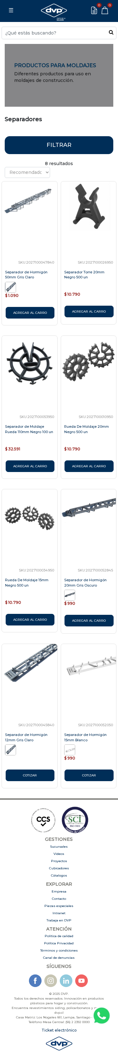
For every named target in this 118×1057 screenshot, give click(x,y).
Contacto (59, 899)
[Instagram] (50, 981)
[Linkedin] (66, 981)
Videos (58, 854)
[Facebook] (35, 981)
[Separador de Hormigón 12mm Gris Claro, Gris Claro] (11, 749)
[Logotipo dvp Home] (54, 10)
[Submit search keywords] (111, 32)
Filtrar (59, 145)
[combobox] (59, 33)
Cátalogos (59, 875)
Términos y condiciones (59, 950)
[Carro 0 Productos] (105, 10)
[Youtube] (81, 981)
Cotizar (30, 775)
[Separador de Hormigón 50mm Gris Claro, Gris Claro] (11, 287)
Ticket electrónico (59, 1030)
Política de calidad (59, 936)
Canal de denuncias (59, 958)
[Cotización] (94, 10)
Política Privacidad (59, 943)
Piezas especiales (58, 906)
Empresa (59, 891)
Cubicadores (59, 868)
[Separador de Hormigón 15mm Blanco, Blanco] (70, 749)
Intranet (59, 913)
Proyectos (59, 861)
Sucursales (59, 847)
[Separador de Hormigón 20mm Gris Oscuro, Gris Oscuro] (70, 595)
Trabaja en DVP (59, 920)
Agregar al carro (30, 313)
